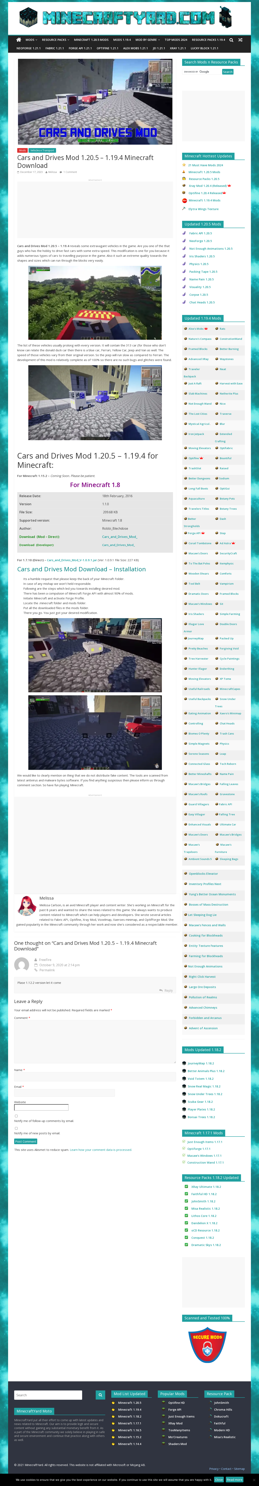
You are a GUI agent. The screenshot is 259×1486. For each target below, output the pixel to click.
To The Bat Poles (199, 563)
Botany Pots (227, 498)
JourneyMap (196, 638)
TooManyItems (179, 1430)
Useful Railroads (199, 689)
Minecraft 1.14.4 (129, 1444)
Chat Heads (227, 723)
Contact (226, 1469)
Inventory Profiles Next (205, 884)
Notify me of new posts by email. (37, 1133)
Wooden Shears (199, 573)
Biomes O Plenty (199, 733)
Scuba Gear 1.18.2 (200, 1102)
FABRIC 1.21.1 (55, 48)
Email (19, 1087)
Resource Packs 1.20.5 (204, 179)
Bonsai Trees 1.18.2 (201, 1117)
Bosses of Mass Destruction (208, 904)
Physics (225, 743)
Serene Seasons (199, 754)
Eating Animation (200, 713)
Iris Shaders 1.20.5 (202, 256)
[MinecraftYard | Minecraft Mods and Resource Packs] (127, 8)
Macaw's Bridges (199, 784)
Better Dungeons (199, 478)
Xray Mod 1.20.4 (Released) (208, 186)
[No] (254, 1480)
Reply (169, 990)
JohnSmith (221, 1403)
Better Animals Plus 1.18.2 (206, 1071)
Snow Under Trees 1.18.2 (205, 1094)
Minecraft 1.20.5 (129, 1403)
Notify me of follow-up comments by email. (44, 1121)
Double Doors (228, 624)
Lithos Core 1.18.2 (203, 1216)
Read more (234, 1480)
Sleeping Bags (229, 859)
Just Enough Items (181, 1416)
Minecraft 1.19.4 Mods (204, 200)
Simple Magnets (199, 743)
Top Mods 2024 (176, 40)
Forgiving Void (229, 648)
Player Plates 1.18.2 (201, 1109)
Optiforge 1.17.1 (198, 1149)
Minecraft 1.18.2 (130, 1416)
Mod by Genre (146, 40)
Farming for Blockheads (206, 956)
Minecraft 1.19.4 (130, 1409)
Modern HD (222, 1430)
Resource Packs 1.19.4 (208, 40)
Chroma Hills (223, 1409)
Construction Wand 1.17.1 (205, 1162)
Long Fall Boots (198, 488)
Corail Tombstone (200, 543)
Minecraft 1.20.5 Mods (91, 40)
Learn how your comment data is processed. (101, 1150)
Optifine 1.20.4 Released (205, 193)
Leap (223, 754)
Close (219, 1480)
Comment (22, 1018)
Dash (223, 519)
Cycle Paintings (229, 658)
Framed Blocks (229, 594)
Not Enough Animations (205, 966)
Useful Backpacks (200, 699)
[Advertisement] (95, 210)
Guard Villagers (199, 804)
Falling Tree (227, 814)
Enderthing (227, 668)
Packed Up (227, 638)
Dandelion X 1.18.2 (204, 1223)
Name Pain (227, 774)
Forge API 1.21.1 (80, 48)
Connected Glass (199, 764)
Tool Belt (194, 583)
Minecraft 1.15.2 (129, 1437)
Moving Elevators (200, 679)
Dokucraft (221, 1416)
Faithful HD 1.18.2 (204, 1194)
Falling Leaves (229, 784)
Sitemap (239, 1469)
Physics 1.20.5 (198, 264)
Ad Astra (225, 543)
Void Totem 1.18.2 (200, 1079)
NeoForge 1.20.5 (200, 241)
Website (20, 1102)
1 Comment (70, 172)
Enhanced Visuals (200, 824)
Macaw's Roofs (198, 794)
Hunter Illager (198, 668)
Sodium (224, 478)
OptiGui (225, 488)
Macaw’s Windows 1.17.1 (204, 1156)
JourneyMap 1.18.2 (201, 1063)
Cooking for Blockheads (206, 935)
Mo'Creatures (178, 1437)
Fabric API (225, 804)
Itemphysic (227, 563)
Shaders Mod (177, 1444)
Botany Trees (228, 508)
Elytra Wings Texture (204, 209)
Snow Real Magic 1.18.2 (204, 1086)
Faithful (220, 1423)
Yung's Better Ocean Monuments (212, 894)
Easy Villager (197, 814)
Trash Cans (227, 733)
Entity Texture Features (206, 946)
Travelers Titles (199, 508)
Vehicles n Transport (42, 150)
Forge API (175, 1409)
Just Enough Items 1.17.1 (204, 1142)
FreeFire (45, 960)
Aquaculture (197, 498)
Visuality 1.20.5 (200, 287)
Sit (221, 604)
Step (223, 533)
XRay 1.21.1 (178, 48)
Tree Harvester (198, 658)
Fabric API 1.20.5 (200, 233)
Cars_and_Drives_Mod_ (119, 537)
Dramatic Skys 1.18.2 (206, 1245)
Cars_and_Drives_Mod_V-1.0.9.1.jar (72, 560)
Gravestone (227, 794)
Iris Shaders (196, 614)
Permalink (47, 970)
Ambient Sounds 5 (200, 859)
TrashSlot (195, 468)
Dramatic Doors (199, 594)
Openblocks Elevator (203, 874)
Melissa (52, 172)
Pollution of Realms (203, 997)
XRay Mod (176, 1423)
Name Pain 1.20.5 (201, 279)
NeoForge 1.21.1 (29, 48)
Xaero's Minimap (230, 713)
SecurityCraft (228, 553)
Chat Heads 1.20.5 (202, 302)
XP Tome (225, 679)
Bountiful (225, 458)
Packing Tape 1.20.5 (203, 272)
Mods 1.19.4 (122, 40)
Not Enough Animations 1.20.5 (210, 248)
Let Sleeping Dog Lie (202, 915)
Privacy (214, 1469)
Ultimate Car (228, 824)
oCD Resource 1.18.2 (205, 1230)
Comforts (225, 573)
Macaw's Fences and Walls (207, 925)
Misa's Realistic (225, 1437)
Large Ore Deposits (202, 987)
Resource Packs (54, 40)
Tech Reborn (228, 764)
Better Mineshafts (200, 774)
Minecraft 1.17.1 (130, 1423)
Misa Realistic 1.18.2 (205, 1208)
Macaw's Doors (198, 553)
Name (19, 1070)
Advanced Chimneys (203, 1007)
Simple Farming (230, 614)
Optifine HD (176, 1403)
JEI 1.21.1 (159, 48)
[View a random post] (240, 40)
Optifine (194, 458)
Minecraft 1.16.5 (130, 1430)
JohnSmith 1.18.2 (203, 1201)
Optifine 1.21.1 (107, 48)
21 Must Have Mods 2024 (205, 165)
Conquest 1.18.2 (202, 1238)
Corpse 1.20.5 (198, 295)
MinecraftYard (34, 1465)
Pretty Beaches (198, 648)
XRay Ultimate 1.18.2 (206, 1187)
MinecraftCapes (230, 689)
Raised (224, 468)
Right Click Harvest (202, 977)
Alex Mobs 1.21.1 (135, 48)
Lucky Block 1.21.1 (204, 48)
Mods (30, 40)
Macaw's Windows (200, 604)
